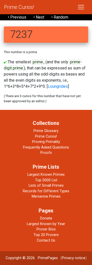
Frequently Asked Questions (46, 147)
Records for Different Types (46, 191)
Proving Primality (46, 142)
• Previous (17, 17)
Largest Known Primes (46, 174)
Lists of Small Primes (46, 185)
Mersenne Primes (46, 196)
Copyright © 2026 (20, 258)
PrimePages (48, 258)
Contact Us (46, 240)
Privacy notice (73, 258)
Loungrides (58, 86)
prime (38, 62)
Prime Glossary (46, 131)
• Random (59, 17)
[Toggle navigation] (81, 7)
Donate (46, 218)
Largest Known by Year (46, 224)
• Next (38, 17)
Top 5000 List (46, 180)
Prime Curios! (19, 7)
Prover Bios (46, 229)
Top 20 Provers (46, 235)
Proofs (46, 153)
